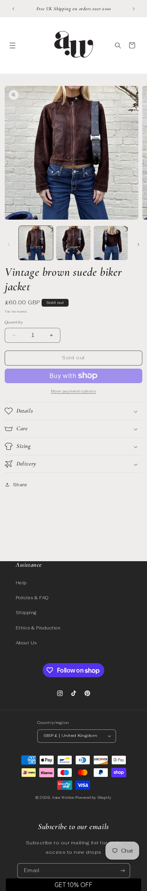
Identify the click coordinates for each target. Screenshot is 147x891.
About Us (26, 643)
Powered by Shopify (93, 797)
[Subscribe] (122, 870)
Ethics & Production (38, 628)
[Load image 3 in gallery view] (111, 243)
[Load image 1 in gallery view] (36, 243)
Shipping (26, 612)
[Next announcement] (133, 8)
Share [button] (20, 484)
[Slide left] (8, 244)
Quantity (14, 322)
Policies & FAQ (32, 597)
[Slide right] (138, 244)
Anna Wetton (63, 797)
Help (21, 583)
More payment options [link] (73, 391)
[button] (12, 45)
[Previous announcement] (13, 8)
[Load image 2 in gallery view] (73, 243)
